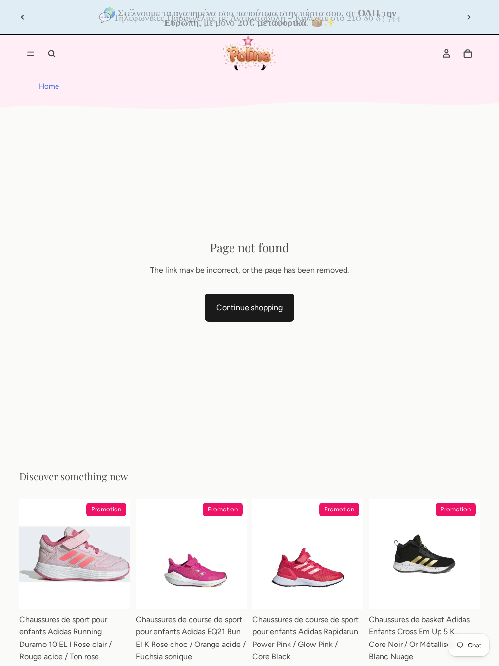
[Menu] (30, 53)
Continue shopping (249, 307)
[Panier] (468, 53)
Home (49, 86)
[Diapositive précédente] (23, 17)
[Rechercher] (51, 53)
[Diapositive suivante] (469, 17)
